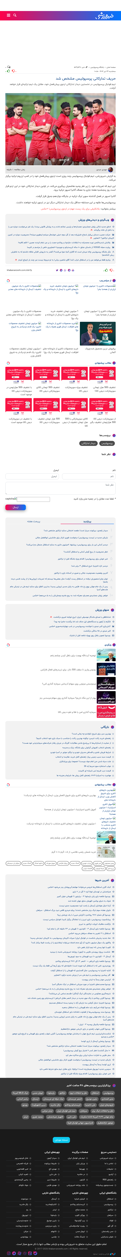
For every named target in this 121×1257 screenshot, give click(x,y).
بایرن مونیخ (91, 1099)
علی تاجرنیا (90, 1104)
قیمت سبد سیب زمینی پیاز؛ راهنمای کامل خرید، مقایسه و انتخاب (83, 757)
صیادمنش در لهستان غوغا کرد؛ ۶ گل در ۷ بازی (92, 891)
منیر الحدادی (107, 1099)
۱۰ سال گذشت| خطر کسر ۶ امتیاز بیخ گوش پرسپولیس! (86, 1050)
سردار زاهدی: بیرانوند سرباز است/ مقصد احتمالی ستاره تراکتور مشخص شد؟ (76, 530)
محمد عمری (37, 1116)
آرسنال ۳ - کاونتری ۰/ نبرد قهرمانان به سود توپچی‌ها (89, 956)
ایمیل (56, 470)
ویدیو (25, 1104)
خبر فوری (98, 863)
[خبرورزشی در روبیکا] (24, 1253)
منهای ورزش (102, 610)
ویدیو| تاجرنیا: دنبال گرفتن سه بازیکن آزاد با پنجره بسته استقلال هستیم (79, 1003)
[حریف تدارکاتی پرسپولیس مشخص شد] (60, 129)
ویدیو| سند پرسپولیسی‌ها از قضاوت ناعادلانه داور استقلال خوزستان (82, 1012)
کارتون (82, 1179)
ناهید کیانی (23, 1174)
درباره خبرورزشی (106, 1158)
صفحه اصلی (111, 67)
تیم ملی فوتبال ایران (66, 1110)
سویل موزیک (50, 863)
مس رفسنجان (107, 1231)
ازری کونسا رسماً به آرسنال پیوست (96, 1064)
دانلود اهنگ (39, 863)
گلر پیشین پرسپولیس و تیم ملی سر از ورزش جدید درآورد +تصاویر (82, 975)
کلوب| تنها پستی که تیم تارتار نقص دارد (94, 947)
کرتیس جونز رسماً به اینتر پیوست (96, 979)
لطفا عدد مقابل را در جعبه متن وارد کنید (95, 499)
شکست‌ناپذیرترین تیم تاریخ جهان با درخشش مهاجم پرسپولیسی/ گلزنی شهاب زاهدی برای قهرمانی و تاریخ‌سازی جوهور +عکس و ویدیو (63, 1035)
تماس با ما (109, 1163)
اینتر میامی (47, 1110)
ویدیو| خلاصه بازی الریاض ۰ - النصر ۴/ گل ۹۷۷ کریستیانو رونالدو (83, 961)
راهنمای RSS (108, 1179)
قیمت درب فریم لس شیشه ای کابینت (94, 770)
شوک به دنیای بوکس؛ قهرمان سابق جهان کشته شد (89, 901)
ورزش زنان (80, 1163)
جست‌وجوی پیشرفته (104, 1185)
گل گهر (110, 1226)
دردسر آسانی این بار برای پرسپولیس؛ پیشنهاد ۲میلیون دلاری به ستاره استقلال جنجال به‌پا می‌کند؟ (67, 544)
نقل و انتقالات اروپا (78, 1093)
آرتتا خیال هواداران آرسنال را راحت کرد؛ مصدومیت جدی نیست (85, 905)
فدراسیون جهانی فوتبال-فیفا (80, 1122)
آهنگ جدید (75, 863)
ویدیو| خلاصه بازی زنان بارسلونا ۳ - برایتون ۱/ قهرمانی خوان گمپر (83, 896)
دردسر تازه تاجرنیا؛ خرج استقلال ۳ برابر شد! (89, 566)
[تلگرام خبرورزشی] (14, 1253)
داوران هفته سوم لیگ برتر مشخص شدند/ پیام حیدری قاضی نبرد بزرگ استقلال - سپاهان (73, 910)
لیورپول (25, 1215)
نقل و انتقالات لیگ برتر (102, 1110)
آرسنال (35, 1099)
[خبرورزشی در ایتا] (30, 1253)
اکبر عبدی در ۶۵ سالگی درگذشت (97, 631)
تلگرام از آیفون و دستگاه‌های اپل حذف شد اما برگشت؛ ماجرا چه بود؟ (82, 621)
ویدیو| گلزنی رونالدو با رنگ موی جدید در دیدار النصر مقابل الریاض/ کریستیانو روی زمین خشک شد (69, 998)
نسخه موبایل (61, 1140)
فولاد (111, 1220)
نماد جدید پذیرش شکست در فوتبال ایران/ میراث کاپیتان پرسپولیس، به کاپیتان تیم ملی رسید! (70, 938)
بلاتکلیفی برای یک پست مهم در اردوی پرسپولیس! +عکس (70, 209)
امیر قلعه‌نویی (22, 1169)
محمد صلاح (80, 1209)
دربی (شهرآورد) (39, 1104)
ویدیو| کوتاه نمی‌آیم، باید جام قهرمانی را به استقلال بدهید (86, 1007)
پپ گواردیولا (80, 1220)
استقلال (95, 1093)
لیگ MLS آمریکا (20, 1093)
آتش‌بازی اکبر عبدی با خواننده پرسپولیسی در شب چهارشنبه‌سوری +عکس (79, 626)
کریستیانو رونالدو (73, 1104)
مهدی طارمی (52, 1185)
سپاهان (83, 1110)
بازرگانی (105, 727)
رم (27, 1209)
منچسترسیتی (22, 1220)
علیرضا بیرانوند (50, 1163)
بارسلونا (51, 1093)
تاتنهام (54, 1231)
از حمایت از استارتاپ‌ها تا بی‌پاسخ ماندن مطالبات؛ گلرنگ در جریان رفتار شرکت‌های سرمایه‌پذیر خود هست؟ (66, 743)
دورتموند (24, 1199)
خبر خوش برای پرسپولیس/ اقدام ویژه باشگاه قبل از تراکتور (83, 559)
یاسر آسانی (22, 1099)
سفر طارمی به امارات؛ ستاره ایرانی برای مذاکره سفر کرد (88, 1055)
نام (114, 470)
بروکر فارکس (63, 863)
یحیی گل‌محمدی (21, 1179)
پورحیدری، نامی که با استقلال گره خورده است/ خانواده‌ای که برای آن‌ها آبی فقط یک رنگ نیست (72, 965)
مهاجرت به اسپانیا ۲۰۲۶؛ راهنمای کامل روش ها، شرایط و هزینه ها (84, 775)
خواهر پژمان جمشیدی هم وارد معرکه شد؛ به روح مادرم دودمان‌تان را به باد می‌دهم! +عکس (70, 595)
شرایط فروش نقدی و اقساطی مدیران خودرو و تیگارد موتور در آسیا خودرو (81, 752)
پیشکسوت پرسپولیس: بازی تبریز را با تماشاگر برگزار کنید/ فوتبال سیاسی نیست (77, 919)
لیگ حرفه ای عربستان (53, 1099)
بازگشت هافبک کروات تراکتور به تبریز (95, 924)
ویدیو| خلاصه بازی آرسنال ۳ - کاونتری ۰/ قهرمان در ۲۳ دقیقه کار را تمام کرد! (78, 928)
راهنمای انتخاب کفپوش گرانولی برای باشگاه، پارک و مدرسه (86, 747)
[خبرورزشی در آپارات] (19, 1253)
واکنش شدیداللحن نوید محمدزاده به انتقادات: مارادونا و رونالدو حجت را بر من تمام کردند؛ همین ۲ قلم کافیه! (64, 242)
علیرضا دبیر (52, 1179)
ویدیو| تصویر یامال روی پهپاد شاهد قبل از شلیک (89, 635)
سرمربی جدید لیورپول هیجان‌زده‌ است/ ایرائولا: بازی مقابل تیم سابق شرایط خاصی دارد (75, 1069)
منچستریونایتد (22, 1226)
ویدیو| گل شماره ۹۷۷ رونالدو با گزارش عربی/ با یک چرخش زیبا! (83, 915)
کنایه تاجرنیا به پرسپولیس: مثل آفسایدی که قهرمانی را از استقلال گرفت (81, 970)
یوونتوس (24, 1236)
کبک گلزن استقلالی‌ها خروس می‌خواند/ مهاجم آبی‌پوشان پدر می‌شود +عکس (79, 887)
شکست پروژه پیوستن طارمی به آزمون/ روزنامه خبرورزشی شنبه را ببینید (80, 952)
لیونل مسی (38, 1093)
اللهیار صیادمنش (55, 1116)
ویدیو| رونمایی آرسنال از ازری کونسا (95, 1041)
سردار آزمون (52, 1158)
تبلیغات (110, 1169)
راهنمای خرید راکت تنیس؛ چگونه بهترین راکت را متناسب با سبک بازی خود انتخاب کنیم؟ (73, 738)
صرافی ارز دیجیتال (13, 863)
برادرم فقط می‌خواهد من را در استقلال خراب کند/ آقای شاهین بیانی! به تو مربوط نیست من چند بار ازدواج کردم (64, 260)
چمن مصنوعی (109, 863)
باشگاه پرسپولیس (97, 67)
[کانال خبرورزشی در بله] (35, 1253)
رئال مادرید (55, 1104)
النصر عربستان (75, 1099)
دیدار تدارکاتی (88, 443)
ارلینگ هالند (79, 1236)
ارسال (15, 507)
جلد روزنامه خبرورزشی (76, 1185)
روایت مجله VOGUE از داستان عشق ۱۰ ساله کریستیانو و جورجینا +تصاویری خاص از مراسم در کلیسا (68, 247)
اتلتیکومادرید (51, 1204)
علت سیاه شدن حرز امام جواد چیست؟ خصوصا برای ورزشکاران (85, 761)
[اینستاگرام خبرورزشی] (9, 1253)
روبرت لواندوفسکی (77, 1226)
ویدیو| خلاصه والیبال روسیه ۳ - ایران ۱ (94, 1024)
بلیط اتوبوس (99, 868)
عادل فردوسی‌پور (21, 1158)
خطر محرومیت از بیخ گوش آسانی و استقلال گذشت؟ (86, 551)
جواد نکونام (23, 1185)
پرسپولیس (107, 443)
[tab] (87, 521)
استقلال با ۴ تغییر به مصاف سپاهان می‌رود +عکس (89, 933)
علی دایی (72, 1116)
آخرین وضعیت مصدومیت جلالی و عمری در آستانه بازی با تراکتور (81, 573)
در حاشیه (81, 1174)
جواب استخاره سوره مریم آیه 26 (97, 766)
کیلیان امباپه (79, 1199)
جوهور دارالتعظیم (105, 1122)
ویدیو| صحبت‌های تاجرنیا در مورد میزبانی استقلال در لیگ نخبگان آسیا (81, 984)
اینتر (26, 1116)
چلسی (54, 1236)
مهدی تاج (53, 1169)
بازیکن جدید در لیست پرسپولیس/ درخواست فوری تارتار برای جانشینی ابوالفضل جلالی (71, 537)
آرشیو (111, 1174)
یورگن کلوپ (80, 1215)
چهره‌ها (82, 1169)
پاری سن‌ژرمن (51, 1226)
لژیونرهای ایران (106, 1104)
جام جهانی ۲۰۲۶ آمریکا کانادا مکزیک (97, 1116)
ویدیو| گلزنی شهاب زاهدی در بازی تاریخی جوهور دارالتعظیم (85, 1029)
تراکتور (62, 1093)
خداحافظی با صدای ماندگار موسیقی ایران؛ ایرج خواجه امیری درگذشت (82, 617)
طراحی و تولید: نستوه (101, 1254)
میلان (26, 1231)
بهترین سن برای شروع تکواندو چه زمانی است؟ (91, 733)
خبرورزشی (104, 15)
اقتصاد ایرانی (87, 868)
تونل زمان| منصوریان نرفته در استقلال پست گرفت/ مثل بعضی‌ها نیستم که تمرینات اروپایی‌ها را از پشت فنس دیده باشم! (59, 580)
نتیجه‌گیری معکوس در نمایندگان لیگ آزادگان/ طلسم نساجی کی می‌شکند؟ (80, 993)
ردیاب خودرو (87, 863)
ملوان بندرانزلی (107, 1236)
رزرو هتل (111, 868)
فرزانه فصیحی (22, 1163)
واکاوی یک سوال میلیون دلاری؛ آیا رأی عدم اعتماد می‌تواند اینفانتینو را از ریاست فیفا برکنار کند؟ (71, 942)
